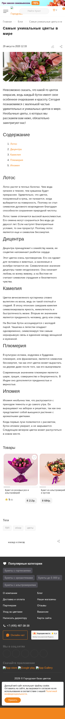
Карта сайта (44, 618)
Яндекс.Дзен (34, 653)
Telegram (16, 653)
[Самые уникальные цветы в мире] (32, 66)
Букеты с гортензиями (18, 570)
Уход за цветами (12, 611)
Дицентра (16, 149)
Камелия (15, 154)
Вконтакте (7, 653)
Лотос (13, 143)
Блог (40, 593)
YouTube (25, 653)
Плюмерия (16, 160)
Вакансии (42, 611)
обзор (18, 528)
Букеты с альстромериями (20, 584)
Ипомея (15, 165)
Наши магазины (46, 599)
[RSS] (52, 46)
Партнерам (9, 605)
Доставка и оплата (14, 599)
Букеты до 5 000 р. (49, 577)
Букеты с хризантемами (19, 577)
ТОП (7, 528)
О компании (10, 593)
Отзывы (41, 605)
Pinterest (43, 653)
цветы (30, 528)
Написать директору (15, 618)
